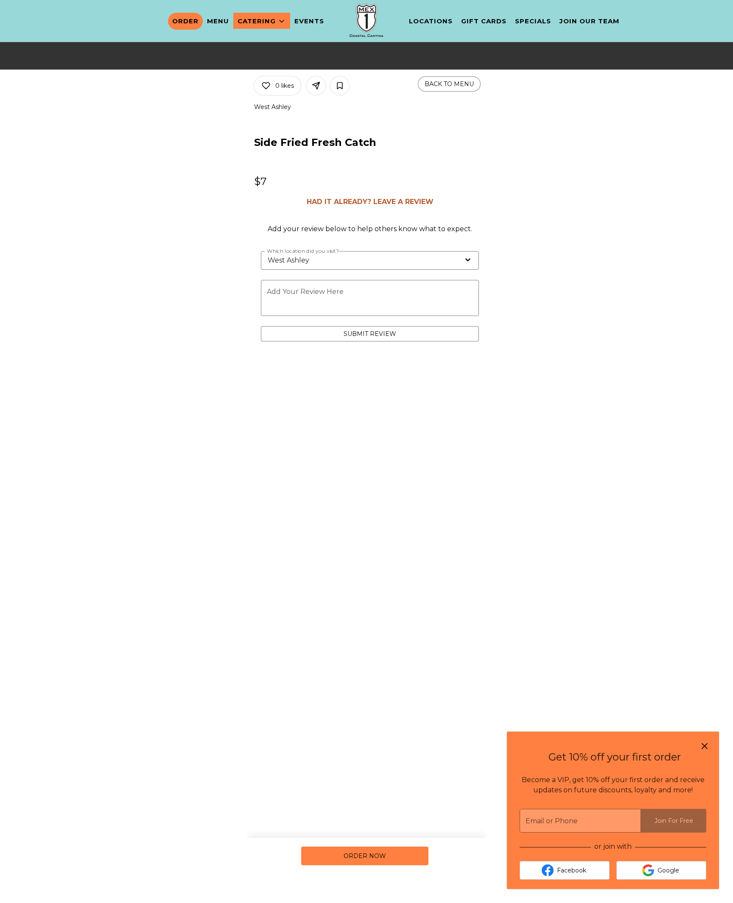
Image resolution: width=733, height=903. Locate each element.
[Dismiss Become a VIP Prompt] (704, 746)
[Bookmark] (339, 85)
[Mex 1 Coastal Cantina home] (366, 20)
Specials (533, 21)
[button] (261, 21)
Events (309, 21)
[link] (364, 856)
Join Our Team (589, 21)
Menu (218, 21)
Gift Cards (483, 21)
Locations (431, 21)
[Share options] (316, 85)
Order (185, 21)
